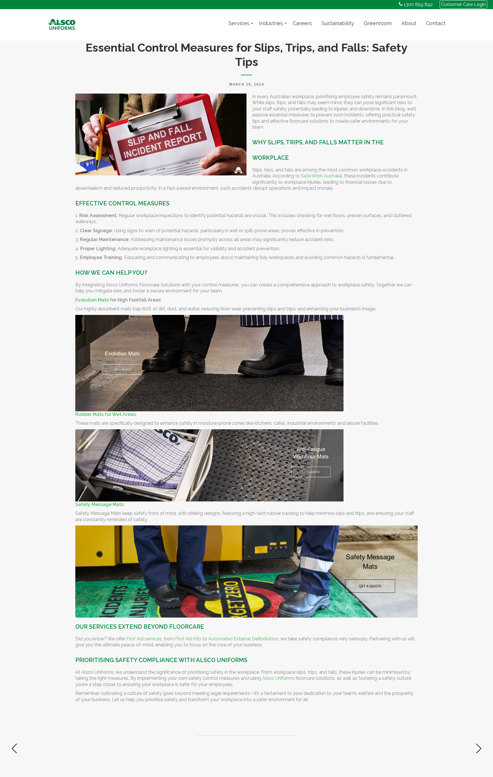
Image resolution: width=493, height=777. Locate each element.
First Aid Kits (188, 639)
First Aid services (144, 639)
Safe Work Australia (321, 176)
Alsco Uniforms (278, 678)
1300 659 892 (418, 4)
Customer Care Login (463, 4)
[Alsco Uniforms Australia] (62, 23)
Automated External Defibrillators (243, 639)
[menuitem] (239, 23)
